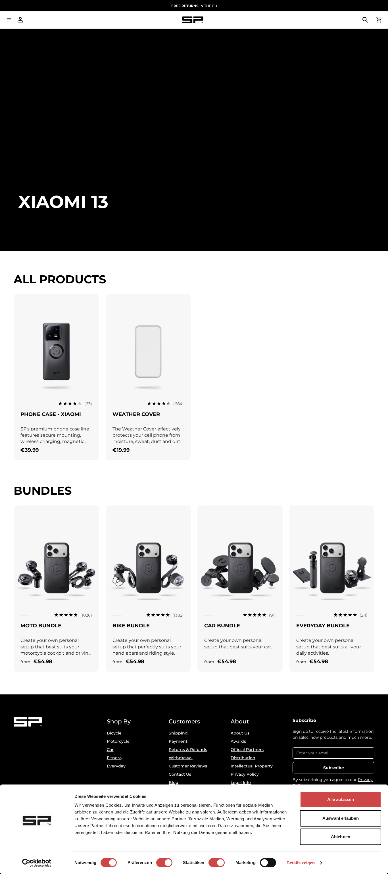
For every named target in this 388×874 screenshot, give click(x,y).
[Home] (192, 20)
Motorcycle (118, 741)
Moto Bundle (40, 626)
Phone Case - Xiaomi (50, 414)
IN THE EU (194, 6)
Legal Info (241, 782)
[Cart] (379, 20)
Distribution (243, 757)
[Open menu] (9, 20)
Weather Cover (136, 414)
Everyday (116, 766)
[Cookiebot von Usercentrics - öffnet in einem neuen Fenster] (37, 863)
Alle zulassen (340, 799)
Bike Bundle (131, 626)
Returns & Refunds (188, 749)
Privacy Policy (245, 774)
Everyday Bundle (323, 626)
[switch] (164, 862)
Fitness (114, 757)
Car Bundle (222, 626)
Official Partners (247, 749)
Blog (173, 782)
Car (110, 749)
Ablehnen (340, 836)
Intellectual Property (252, 766)
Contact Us (180, 774)
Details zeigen (301, 862)
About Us (240, 733)
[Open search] (365, 20)
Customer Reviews (188, 766)
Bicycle (114, 733)
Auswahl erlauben (340, 818)
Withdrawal (181, 757)
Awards (238, 741)
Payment (178, 741)
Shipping (178, 733)
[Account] (20, 20)
